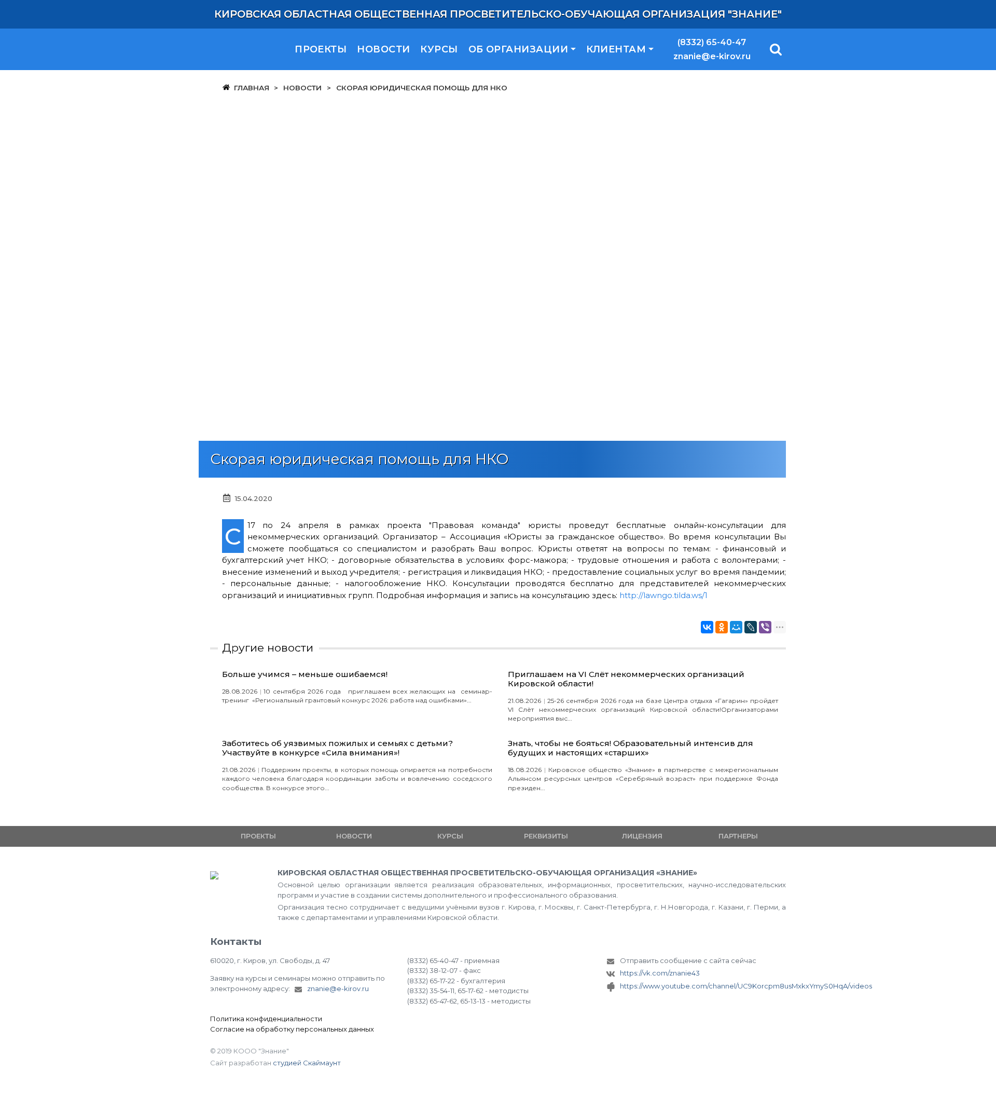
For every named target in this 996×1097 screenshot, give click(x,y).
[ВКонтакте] (707, 627)
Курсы (439, 49)
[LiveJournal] (750, 627)
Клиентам (616, 49)
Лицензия (642, 836)
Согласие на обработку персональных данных (292, 1029)
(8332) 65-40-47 (711, 42)
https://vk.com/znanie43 (660, 973)
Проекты (321, 49)
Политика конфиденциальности (266, 1018)
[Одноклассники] (721, 627)
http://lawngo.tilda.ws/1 (663, 595)
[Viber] (765, 627)
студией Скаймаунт (307, 1063)
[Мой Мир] (736, 627)
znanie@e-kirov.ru (712, 56)
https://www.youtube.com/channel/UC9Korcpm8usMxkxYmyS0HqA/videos (703, 986)
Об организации (518, 49)
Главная (251, 88)
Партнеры (738, 836)
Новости (383, 49)
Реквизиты (546, 836)
